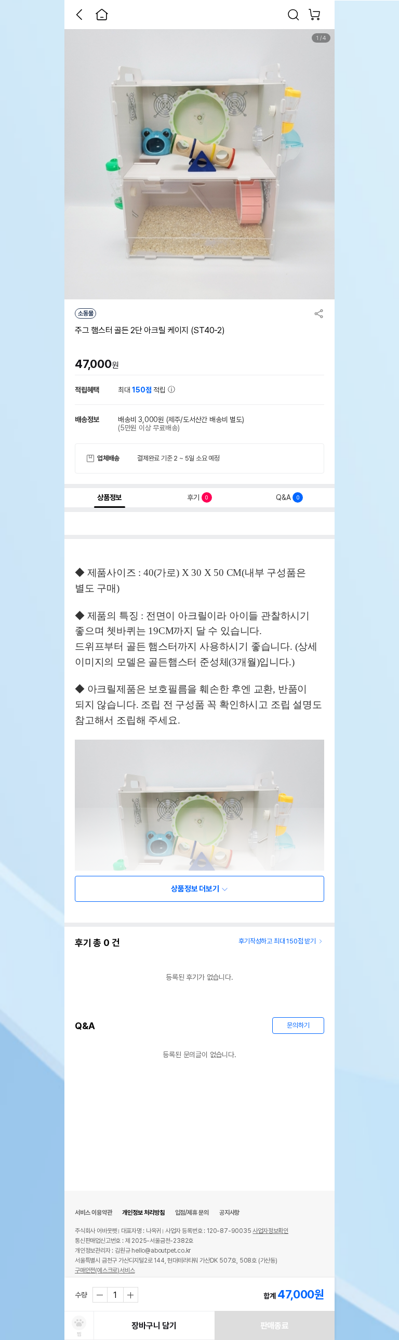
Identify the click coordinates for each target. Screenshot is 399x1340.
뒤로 (79, 14)
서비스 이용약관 (93, 1212)
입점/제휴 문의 (192, 1212)
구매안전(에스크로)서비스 (105, 1270)
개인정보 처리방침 (143, 1212)
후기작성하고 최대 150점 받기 (277, 941)
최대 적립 (143, 390)
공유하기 (319, 313)
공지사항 (229, 1212)
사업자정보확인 (270, 1230)
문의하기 (298, 1025)
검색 (293, 14)
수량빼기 (100, 1295)
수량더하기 (130, 1295)
